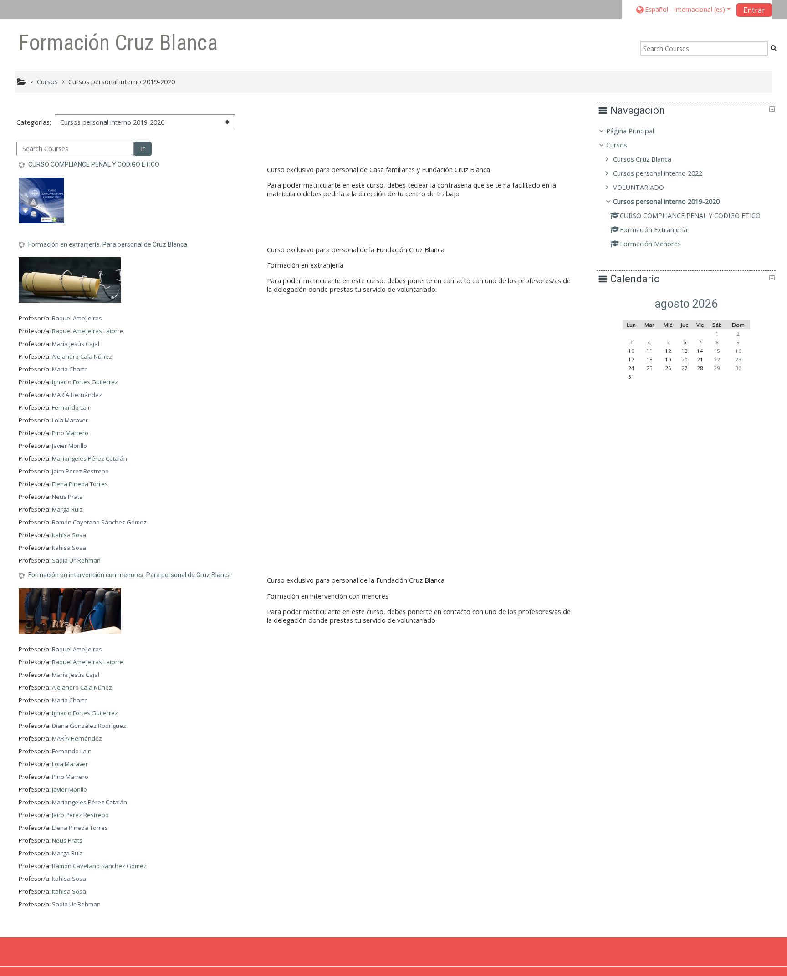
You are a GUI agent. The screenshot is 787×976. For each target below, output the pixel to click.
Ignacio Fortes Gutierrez (85, 382)
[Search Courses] (773, 47)
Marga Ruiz (67, 509)
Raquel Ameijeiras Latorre (87, 331)
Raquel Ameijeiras (77, 318)
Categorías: (33, 122)
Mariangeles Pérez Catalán (89, 458)
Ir (143, 148)
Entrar (754, 10)
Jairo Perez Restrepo (80, 471)
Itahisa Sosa (69, 535)
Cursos (616, 145)
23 (738, 359)
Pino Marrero (70, 433)
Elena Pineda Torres (80, 484)
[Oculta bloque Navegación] (772, 109)
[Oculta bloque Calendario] (772, 277)
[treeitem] (686, 187)
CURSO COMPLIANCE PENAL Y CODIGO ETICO (93, 164)
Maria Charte (70, 369)
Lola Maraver (70, 420)
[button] (683, 9)
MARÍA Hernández (77, 395)
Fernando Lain (72, 407)
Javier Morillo (69, 446)
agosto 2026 (686, 303)
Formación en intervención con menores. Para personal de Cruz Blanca (129, 575)
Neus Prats (67, 497)
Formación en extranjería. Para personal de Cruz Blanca (107, 244)
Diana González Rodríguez (89, 726)
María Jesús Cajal (75, 344)
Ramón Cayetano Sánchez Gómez (99, 522)
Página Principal (630, 131)
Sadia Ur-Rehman (76, 560)
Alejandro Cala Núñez (82, 356)
